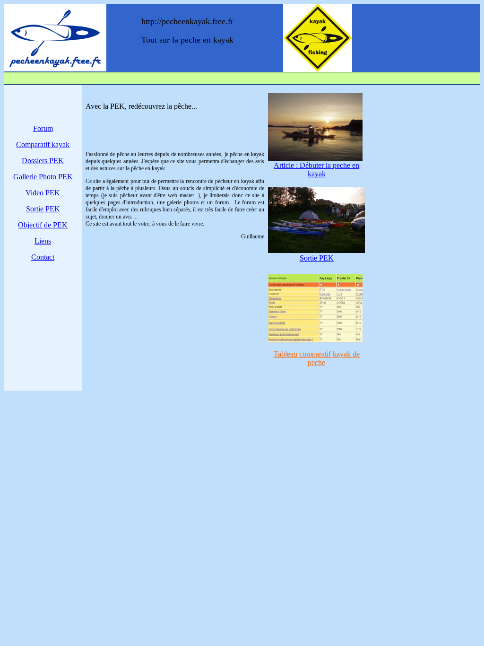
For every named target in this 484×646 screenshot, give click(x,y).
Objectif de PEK (43, 225)
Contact (42, 257)
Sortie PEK (43, 209)
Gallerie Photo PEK (43, 177)
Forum (43, 128)
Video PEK (43, 193)
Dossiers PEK (43, 161)
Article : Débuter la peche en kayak (316, 169)
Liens (43, 241)
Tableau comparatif (317, 358)
